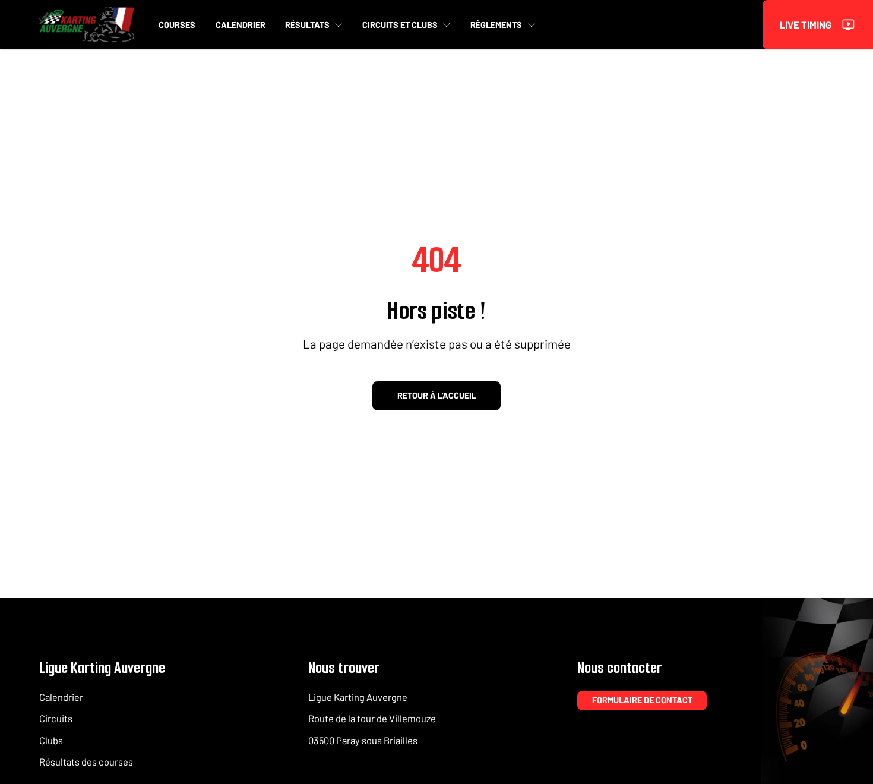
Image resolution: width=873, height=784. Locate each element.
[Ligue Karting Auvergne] (86, 24)
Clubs (51, 740)
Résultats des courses (86, 761)
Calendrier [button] (240, 25)
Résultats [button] (307, 25)
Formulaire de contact (642, 700)
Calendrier (61, 697)
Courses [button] (177, 25)
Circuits (55, 718)
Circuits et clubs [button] (400, 25)
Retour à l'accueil (436, 395)
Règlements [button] (496, 25)
